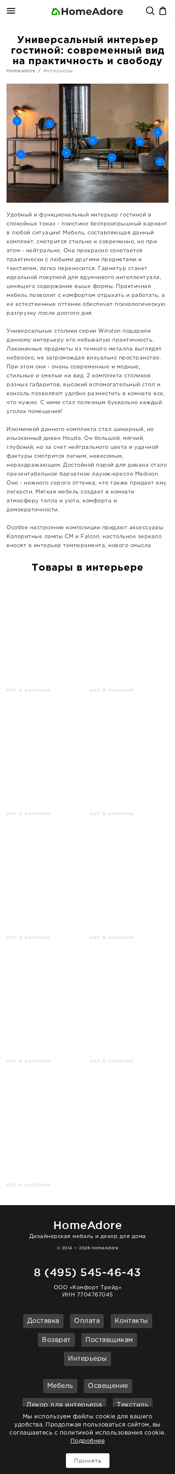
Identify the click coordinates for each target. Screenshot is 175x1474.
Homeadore (21, 71)
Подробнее (87, 1441)
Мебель (60, 1386)
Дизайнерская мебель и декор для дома (87, 1229)
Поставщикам (109, 1340)
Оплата (87, 1321)
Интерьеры (87, 1359)
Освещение (108, 1386)
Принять (87, 1460)
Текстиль (133, 1405)
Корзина (163, 11)
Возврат (56, 1340)
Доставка (43, 1321)
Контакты (131, 1321)
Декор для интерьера (64, 1405)
